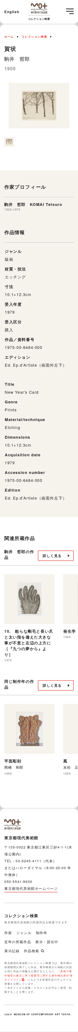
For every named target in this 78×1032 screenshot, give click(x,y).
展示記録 (12, 950)
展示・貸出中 (46, 941)
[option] (39, 108)
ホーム (9, 36)
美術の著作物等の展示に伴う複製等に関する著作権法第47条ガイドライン (38, 975)
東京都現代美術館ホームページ (31, 888)
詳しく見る (52, 555)
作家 (8, 932)
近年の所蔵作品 (17, 941)
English (11, 11)
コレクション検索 (34, 36)
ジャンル (23, 932)
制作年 (41, 932)
